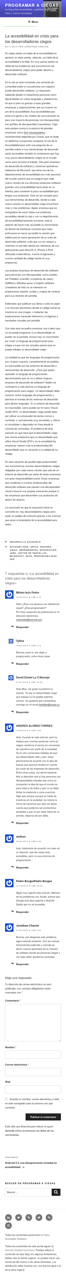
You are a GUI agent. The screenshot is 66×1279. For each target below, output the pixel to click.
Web (7, 1082)
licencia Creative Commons (19, 1250)
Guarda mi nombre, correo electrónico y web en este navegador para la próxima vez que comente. (32, 1103)
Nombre (10, 1047)
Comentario (13, 1000)
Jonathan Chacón (36, 46)
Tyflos (20, 641)
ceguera (46, 546)
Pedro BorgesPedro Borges (34, 881)
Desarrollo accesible (25, 542)
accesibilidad (19, 546)
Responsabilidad (45, 556)
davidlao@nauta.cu (49, 704)
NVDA (29, 556)
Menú (35, 21)
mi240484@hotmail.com (29, 619)
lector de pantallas (32, 553)
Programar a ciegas (32, 5)
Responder (22, 627)
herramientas (28, 550)
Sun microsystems (34, 132)
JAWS (13, 553)
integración (48, 550)
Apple (34, 546)
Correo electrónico (17, 1064)
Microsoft (17, 556)
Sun (12, 559)
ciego (14, 550)
